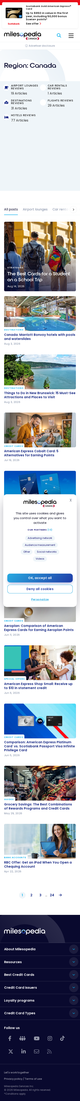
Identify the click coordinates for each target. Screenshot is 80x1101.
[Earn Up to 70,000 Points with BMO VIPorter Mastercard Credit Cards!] (40, 488)
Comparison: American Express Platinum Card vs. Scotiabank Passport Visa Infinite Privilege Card (39, 746)
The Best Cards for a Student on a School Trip (40, 256)
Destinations (14, 330)
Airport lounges (35, 209)
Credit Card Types (19, 1013)
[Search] (59, 36)
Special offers (14, 679)
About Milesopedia (19, 949)
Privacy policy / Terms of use (23, 1079)
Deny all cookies (39, 589)
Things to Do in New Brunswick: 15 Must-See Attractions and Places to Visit (39, 395)
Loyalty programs (19, 1000)
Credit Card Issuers (20, 987)
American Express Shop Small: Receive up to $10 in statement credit (38, 686)
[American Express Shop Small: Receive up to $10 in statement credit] (40, 662)
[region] (40, 160)
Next (59, 895)
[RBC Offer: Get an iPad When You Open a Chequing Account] (40, 841)
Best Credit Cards (19, 974)
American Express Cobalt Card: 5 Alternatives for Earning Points (31, 453)
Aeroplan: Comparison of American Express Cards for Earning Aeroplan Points (39, 628)
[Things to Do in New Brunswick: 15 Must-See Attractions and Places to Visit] (40, 371)
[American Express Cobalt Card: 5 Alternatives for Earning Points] (40, 430)
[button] (71, 209)
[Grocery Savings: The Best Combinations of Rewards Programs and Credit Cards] (40, 783)
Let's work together (16, 1072)
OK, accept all (40, 578)
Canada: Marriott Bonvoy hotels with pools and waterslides (39, 337)
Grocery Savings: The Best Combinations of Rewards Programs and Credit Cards (38, 806)
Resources (13, 962)
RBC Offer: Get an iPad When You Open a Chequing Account (38, 864)
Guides (9, 799)
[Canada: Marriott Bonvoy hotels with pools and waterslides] (40, 313)
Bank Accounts (15, 858)
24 (52, 895)
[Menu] (71, 35)
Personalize (40, 599)
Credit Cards (13, 446)
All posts (11, 209)
